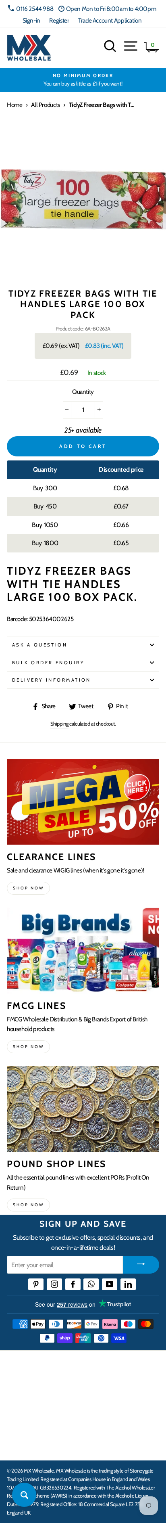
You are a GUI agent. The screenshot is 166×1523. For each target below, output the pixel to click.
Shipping (59, 723)
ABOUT (18, 1420)
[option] (83, 80)
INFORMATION (29, 1396)
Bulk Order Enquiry (48, 662)
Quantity (83, 391)
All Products (45, 105)
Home (14, 105)
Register (59, 20)
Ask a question (39, 645)
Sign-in (31, 20)
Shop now (28, 888)
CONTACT (21, 1445)
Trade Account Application (109, 20)
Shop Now (28, 1204)
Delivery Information (51, 680)
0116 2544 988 (34, 9)
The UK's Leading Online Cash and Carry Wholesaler (80, 1366)
